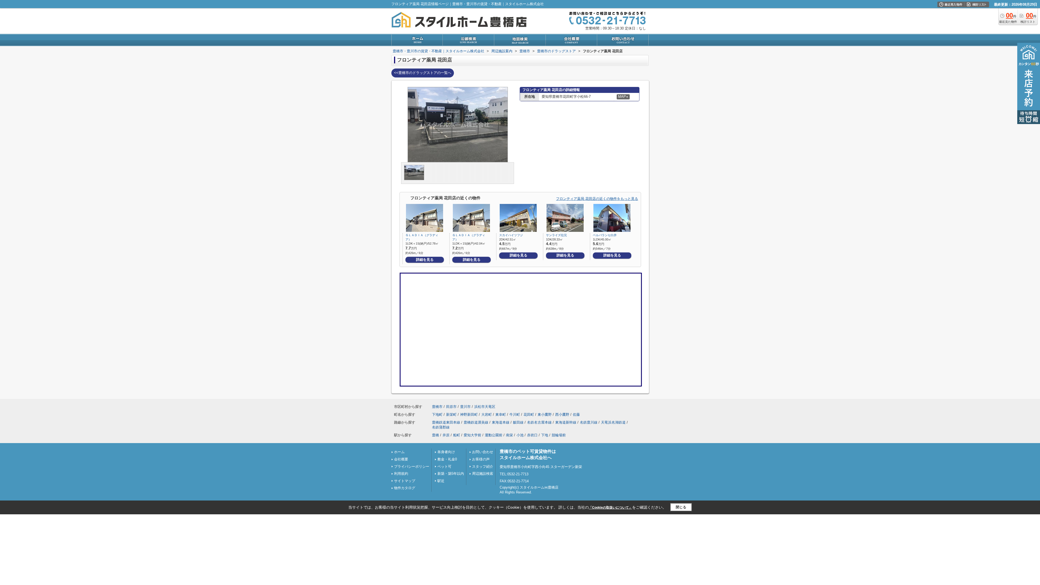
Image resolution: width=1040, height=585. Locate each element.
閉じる (681, 507)
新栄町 (451, 414)
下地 (544, 435)
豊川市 (465, 407)
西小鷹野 (562, 414)
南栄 (509, 435)
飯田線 (518, 422)
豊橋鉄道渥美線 (476, 422)
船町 (456, 435)
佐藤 (576, 414)
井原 (446, 435)
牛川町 (514, 414)
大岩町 (486, 414)
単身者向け (446, 452)
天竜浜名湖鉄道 (613, 422)
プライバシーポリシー (411, 466)
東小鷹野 (545, 414)
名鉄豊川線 (588, 422)
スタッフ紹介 (482, 466)
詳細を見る (425, 260)
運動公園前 (493, 435)
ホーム (399, 452)
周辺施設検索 (482, 474)
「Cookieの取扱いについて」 (610, 507)
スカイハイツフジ (511, 235)
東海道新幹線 (565, 422)
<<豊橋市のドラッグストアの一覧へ (422, 73)
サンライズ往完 (556, 235)
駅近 (440, 481)
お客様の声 (481, 459)
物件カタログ (404, 488)
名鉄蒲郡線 (441, 427)
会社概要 (401, 459)
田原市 (451, 407)
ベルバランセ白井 (605, 235)
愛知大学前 (472, 435)
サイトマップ (404, 481)
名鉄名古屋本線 (539, 422)
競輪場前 (559, 435)
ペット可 (444, 466)
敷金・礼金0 (447, 459)
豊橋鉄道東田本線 (446, 422)
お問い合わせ (482, 452)
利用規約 (401, 474)
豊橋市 (437, 407)
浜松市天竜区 (484, 407)
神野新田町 (469, 414)
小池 (520, 435)
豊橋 (435, 435)
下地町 (437, 414)
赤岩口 (532, 435)
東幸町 (500, 414)
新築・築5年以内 (450, 474)
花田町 (529, 414)
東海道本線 (500, 422)
